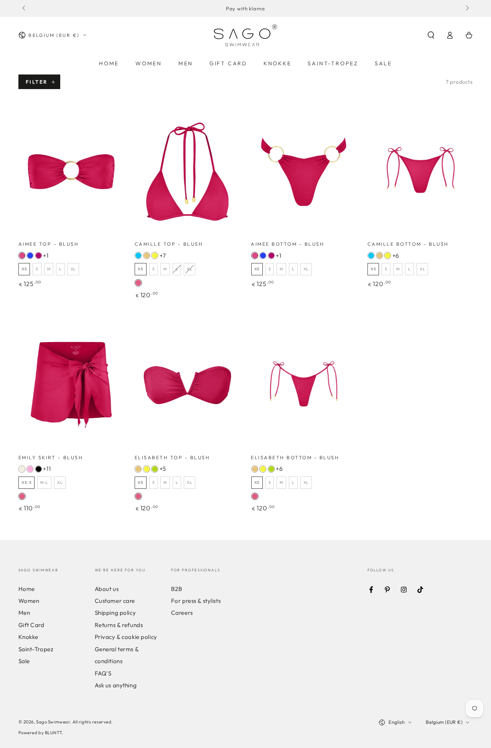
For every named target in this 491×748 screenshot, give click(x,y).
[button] (431, 35)
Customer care (115, 600)
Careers (182, 612)
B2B (177, 588)
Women (29, 600)
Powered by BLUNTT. (40, 732)
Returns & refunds (119, 625)
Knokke (28, 636)
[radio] (21, 255)
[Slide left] (24, 8)
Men (24, 612)
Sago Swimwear (53, 722)
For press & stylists (196, 600)
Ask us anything (116, 685)
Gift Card (31, 625)
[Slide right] (466, 8)
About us (107, 588)
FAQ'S (103, 673)
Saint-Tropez (36, 649)
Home (26, 588)
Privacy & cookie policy (126, 636)
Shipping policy (115, 612)
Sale (24, 661)
